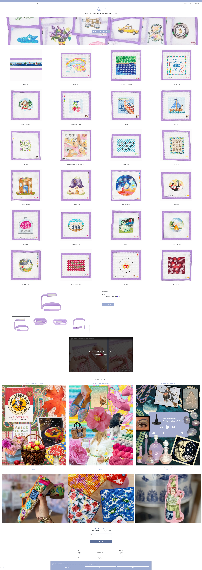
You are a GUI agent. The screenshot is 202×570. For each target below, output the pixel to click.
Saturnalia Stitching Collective (75, 82)
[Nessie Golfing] (126, 225)
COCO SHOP (101, 498)
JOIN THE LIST (101, 541)
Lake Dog (126, 124)
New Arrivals (100, 553)
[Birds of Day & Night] (126, 185)
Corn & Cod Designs (26, 82)
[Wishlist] (2, 567)
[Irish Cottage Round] (26, 265)
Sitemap (79, 557)
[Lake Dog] (126, 105)
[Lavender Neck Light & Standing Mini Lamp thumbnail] (21, 325)
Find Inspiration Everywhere (126, 84)
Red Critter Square (176, 284)
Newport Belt (25, 84)
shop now (34, 499)
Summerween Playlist (168, 383)
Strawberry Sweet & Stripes (76, 124)
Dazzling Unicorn (75, 84)
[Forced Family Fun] (126, 145)
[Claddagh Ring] (126, 265)
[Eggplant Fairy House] (76, 185)
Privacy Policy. (93, 564)
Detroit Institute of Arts (75, 244)
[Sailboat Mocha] (176, 105)
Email (122, 552)
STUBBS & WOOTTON (35, 498)
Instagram (121, 553)
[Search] (37, 4)
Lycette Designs (105, 291)
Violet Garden (25, 164)
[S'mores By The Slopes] (176, 225)
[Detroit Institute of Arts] (76, 225)
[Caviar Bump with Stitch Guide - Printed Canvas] (76, 145)
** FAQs (79, 552)
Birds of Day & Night (126, 204)
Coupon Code (100, 558)
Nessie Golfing (126, 244)
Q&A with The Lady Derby (101, 383)
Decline (133, 567)
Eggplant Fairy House (76, 204)
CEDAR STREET (167, 498)
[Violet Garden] (26, 145)
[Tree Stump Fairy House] (26, 185)
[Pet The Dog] (176, 145)
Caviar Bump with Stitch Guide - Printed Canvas (76, 164)
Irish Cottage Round (26, 284)
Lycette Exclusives (100, 552)
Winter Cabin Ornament (25, 124)
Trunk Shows (100, 556)
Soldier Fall (176, 204)
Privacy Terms (79, 553)
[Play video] (101, 358)
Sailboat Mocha (176, 124)
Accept (100, 567)
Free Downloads (100, 557)
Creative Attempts (176, 84)
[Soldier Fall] (176, 185)
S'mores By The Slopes (176, 244)
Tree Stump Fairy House (25, 204)
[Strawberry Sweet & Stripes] (76, 105)
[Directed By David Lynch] (76, 265)
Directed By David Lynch (76, 284)
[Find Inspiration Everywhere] (126, 65)
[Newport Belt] (26, 65)
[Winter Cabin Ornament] (26, 105)
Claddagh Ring (126, 284)
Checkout (197, 3)
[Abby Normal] (26, 225)
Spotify (121, 556)
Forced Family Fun (126, 164)
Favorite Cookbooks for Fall (34, 383)
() (191, 3)
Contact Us (79, 556)
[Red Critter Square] (176, 265)
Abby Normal (25, 244)
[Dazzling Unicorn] (76, 65)
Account (185, 3)
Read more (34, 469)
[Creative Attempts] (176, 65)
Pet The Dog (176, 164)
